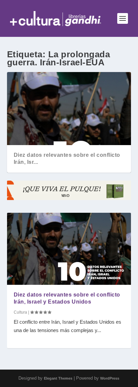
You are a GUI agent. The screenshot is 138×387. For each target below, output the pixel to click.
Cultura (20, 312)
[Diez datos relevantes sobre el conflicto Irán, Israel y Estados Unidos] (69, 249)
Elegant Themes (58, 378)
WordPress (109, 378)
